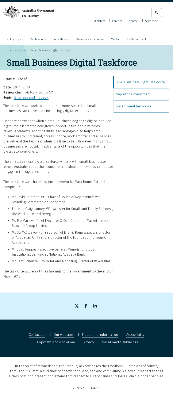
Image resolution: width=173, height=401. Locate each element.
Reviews (22, 50)
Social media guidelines (120, 342)
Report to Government (133, 94)
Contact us (37, 335)
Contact (133, 21)
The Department (136, 39)
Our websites (64, 335)
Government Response (133, 106)
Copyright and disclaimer (56, 342)
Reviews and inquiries (90, 39)
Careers (117, 21)
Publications (38, 39)
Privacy (88, 342)
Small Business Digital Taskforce (140, 82)
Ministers (99, 21)
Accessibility (135, 335)
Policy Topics (15, 39)
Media (115, 39)
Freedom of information (100, 335)
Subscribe (151, 21)
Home (10, 50)
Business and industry (31, 97)
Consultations (61, 39)
